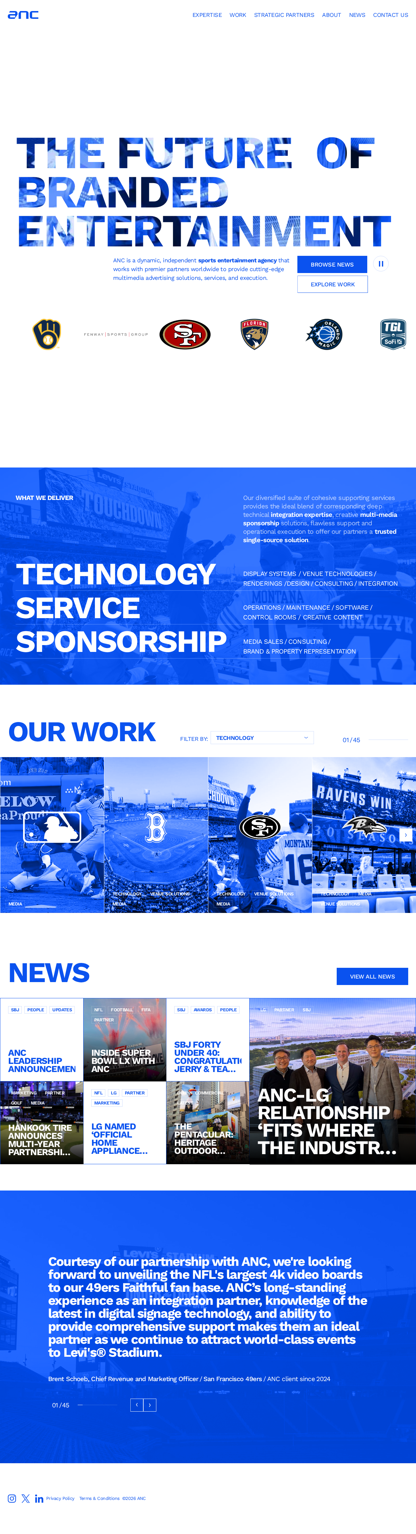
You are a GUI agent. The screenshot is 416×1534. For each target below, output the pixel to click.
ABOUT (331, 14)
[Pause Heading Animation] (381, 263)
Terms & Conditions (99, 1498)
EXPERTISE (207, 14)
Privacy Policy (60, 1498)
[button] (405, 835)
